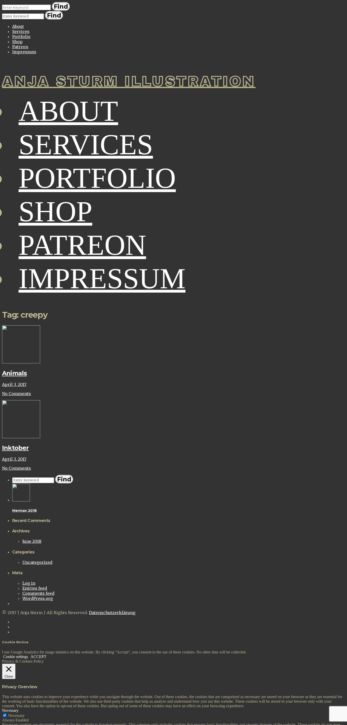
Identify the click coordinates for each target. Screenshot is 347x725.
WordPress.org (37, 598)
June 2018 (31, 541)
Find (61, 6)
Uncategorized (37, 562)
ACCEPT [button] (38, 656)
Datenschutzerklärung (112, 612)
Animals (14, 373)
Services (20, 31)
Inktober (15, 447)
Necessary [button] (10, 710)
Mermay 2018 (24, 510)
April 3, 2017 (14, 384)
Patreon (20, 46)
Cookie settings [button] (15, 656)
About (18, 26)
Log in (28, 583)
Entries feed (34, 588)
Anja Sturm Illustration (129, 81)
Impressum (24, 51)
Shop (17, 41)
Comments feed (38, 593)
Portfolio (21, 36)
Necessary (16, 715)
